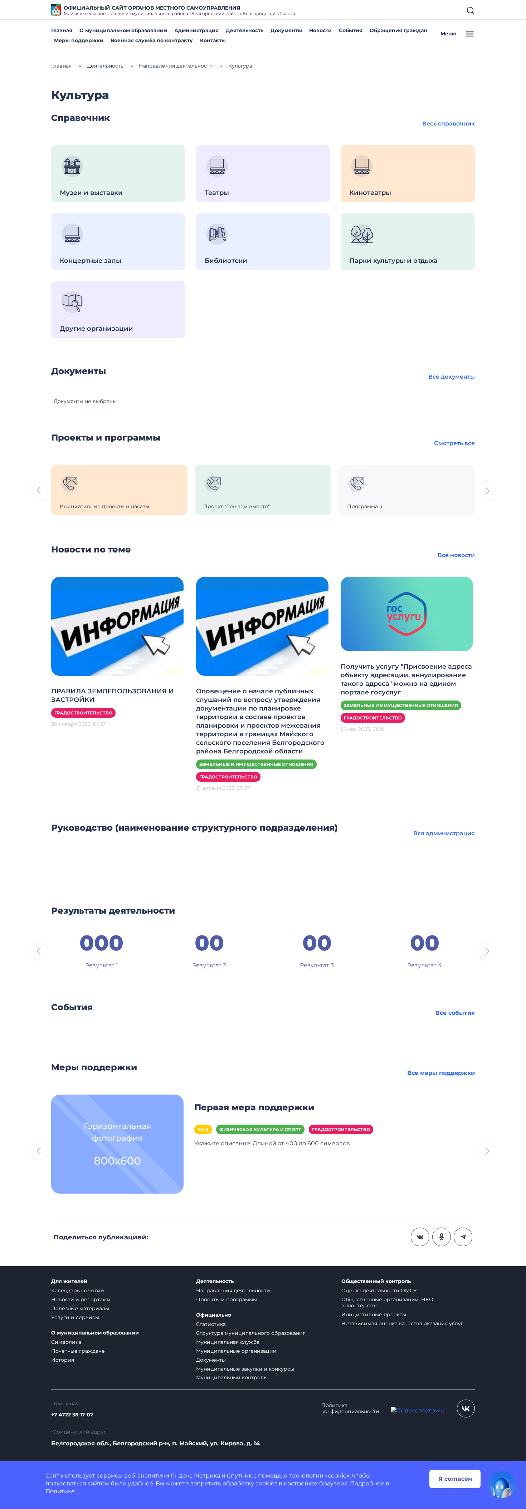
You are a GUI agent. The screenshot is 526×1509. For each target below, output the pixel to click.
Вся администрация (444, 833)
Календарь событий (77, 1290)
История (62, 1360)
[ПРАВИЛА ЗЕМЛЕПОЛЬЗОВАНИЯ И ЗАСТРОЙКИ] (117, 626)
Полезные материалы (80, 1308)
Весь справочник (448, 123)
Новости (320, 30)
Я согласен (455, 1478)
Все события (455, 1012)
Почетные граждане (78, 1351)
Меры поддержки (78, 40)
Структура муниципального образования (251, 1333)
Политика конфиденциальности (350, 1408)
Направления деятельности (233, 1290)
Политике (60, 1491)
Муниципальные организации (236, 1351)
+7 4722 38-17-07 (72, 1415)
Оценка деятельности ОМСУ (379, 1290)
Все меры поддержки (441, 1073)
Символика (66, 1342)
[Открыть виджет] (501, 1484)
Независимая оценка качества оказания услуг (402, 1323)
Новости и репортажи (81, 1299)
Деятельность (244, 30)
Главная (61, 30)
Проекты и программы (226, 1299)
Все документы (451, 376)
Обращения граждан (398, 30)
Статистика (211, 1324)
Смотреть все (454, 443)
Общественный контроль (376, 1281)
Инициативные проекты (373, 1314)
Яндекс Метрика (195, 1475)
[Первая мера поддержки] (117, 1143)
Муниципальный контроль (231, 1377)
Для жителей (69, 1281)
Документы (286, 30)
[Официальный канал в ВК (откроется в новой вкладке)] (466, 1408)
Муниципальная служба (227, 1342)
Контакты (213, 40)
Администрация (196, 30)
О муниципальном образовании (123, 30)
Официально (213, 1315)
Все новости (456, 555)
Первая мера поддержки (254, 1107)
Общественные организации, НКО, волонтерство (387, 1302)
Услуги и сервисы (75, 1317)
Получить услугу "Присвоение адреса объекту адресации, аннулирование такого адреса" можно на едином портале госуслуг (406, 679)
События (350, 30)
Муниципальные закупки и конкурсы (245, 1369)
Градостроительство (83, 713)
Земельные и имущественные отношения (256, 764)
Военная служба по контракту (152, 40)
